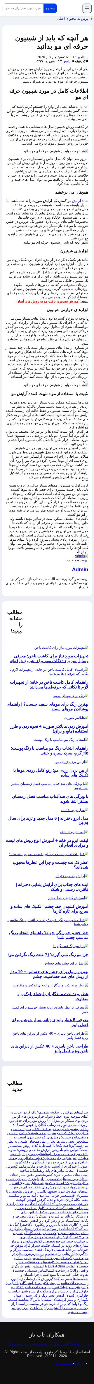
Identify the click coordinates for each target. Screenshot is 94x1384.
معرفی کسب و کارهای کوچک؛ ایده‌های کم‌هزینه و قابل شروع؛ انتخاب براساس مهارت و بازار (47, 1183)
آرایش (67, 61)
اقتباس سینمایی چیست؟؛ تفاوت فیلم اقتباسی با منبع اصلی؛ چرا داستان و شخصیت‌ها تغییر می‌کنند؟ (49, 1275)
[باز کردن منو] (87, 8)
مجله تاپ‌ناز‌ (69, 8)
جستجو (50, 8)
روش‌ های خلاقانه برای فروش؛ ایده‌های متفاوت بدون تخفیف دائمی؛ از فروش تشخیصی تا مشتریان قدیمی (47, 1191)
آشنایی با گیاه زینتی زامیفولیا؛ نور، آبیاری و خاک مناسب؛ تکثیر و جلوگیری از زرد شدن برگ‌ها (47, 1287)
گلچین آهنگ (61, 1344)
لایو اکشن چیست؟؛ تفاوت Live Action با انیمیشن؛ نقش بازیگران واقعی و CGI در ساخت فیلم (49, 1266)
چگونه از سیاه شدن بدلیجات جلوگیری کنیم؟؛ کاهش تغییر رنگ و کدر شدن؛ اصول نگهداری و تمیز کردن (48, 1295)
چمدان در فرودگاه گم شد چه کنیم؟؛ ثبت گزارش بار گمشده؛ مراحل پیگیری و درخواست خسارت (50, 1237)
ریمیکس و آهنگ (81, 1344)
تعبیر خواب (45, 1344)
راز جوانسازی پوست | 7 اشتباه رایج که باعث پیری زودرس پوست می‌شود (49, 1308)
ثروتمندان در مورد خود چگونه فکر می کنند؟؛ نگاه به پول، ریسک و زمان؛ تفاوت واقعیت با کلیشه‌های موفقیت (50, 1258)
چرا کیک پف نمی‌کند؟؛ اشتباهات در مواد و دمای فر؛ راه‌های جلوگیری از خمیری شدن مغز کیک (48, 1229)
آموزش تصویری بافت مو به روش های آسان (47, 301)
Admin (80, 569)
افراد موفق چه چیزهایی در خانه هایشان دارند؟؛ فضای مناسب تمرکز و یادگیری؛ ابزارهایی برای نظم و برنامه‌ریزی (49, 1250)
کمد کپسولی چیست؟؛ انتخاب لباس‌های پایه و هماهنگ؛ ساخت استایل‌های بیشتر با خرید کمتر (47, 1171)
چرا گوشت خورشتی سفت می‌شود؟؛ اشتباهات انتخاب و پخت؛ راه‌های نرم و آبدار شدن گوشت (47, 1204)
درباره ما (77, 1363)
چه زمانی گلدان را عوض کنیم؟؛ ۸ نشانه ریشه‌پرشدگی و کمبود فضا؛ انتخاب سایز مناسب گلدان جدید (49, 1129)
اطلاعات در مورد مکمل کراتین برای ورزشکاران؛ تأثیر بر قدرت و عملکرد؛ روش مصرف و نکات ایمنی (50, 1216)
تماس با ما (63, 1363)
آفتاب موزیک (28, 1344)
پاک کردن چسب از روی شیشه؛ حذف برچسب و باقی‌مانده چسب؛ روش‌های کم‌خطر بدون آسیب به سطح (47, 1137)
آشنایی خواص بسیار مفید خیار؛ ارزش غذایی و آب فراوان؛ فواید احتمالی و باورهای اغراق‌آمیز (48, 1158)
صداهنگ (13, 1344)
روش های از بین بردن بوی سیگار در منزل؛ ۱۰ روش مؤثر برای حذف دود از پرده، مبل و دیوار (48, 1121)
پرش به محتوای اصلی (72, 18)
